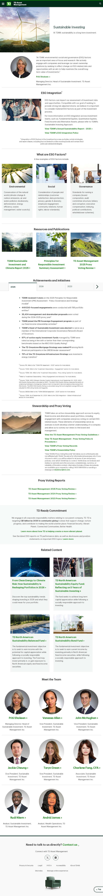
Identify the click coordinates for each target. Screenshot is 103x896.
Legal (40, 865)
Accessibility (61, 865)
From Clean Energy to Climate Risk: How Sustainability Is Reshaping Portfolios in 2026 (28, 584)
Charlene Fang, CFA (85, 767)
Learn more (68, 539)
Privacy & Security (26, 865)
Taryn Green (51, 767)
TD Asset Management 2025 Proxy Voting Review (85, 264)
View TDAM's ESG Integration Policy (61, 133)
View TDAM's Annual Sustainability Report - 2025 (68, 129)
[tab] (23, 287)
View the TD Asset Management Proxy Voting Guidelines (71, 435)
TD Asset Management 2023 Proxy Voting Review (51, 499)
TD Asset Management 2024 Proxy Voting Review (51, 494)
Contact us (70, 844)
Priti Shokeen (42, 77)
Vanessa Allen (51, 718)
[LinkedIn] (55, 857)
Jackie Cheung (17, 767)
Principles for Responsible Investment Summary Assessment (51, 264)
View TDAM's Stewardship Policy (60, 450)
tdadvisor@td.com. (62, 470)
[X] (47, 857)
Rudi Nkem (17, 817)
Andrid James (51, 817)
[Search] (99, 3)
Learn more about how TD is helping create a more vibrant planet (51, 531)
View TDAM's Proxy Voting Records (61, 446)
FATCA (49, 865)
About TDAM (75, 865)
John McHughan (85, 718)
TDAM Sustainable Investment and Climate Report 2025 (17, 264)
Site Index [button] (39, 871)
